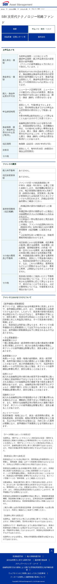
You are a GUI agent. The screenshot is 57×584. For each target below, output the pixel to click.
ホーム (3, 9)
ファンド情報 (12, 9)
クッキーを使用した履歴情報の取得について (27, 577)
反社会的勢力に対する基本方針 (19, 560)
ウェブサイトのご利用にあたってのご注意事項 (26, 573)
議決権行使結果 (41, 560)
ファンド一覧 (23, 9)
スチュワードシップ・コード (26, 564)
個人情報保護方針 (34, 556)
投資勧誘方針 (18, 556)
